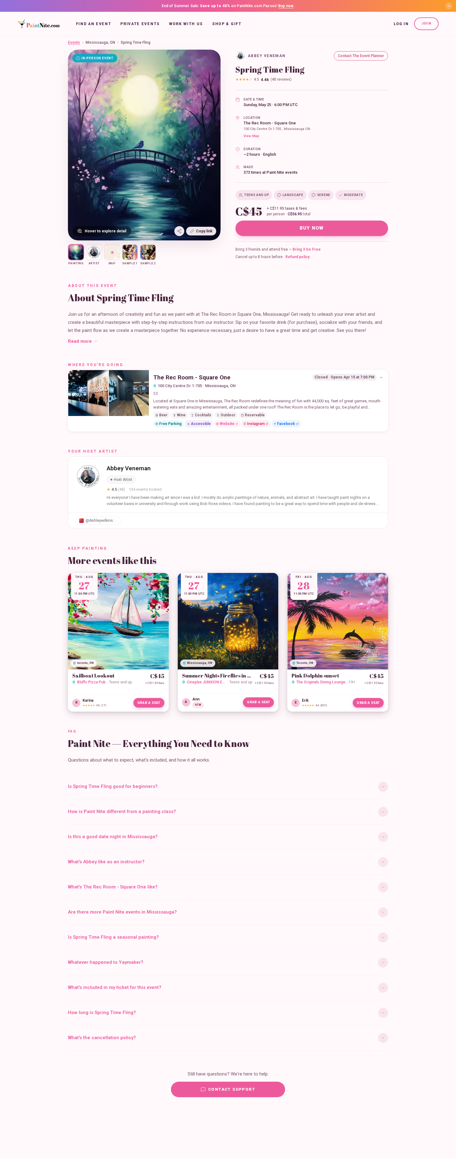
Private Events (140, 24)
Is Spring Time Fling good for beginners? (113, 786)
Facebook (286, 424)
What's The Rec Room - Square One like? (113, 887)
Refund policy (297, 257)
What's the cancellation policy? (102, 1037)
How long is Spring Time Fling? (102, 1012)
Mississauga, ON (100, 42)
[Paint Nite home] (38, 24)
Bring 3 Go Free (307, 249)
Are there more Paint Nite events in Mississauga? (122, 912)
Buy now (285, 6)
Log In (401, 24)
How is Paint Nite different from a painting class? (122, 811)
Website (227, 424)
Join (426, 23)
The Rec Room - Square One (270, 123)
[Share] (179, 231)
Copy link (204, 231)
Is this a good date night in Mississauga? (113, 836)
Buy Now (312, 228)
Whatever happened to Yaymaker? (105, 962)
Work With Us (186, 24)
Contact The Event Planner (361, 56)
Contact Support (231, 1089)
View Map (251, 136)
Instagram (256, 424)
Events (74, 42)
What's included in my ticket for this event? (114, 987)
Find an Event (93, 24)
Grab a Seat (148, 703)
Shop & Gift (226, 24)
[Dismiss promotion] (448, 5)
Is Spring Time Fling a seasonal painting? (113, 937)
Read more (80, 341)
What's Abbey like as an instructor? (106, 862)
